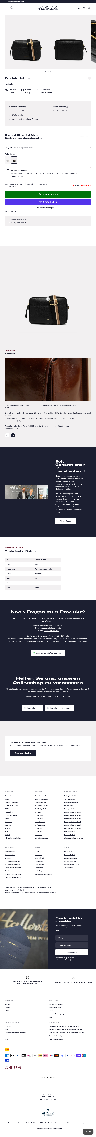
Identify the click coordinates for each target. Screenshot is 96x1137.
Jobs (6, 1029)
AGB (51, 1011)
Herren (7, 1011)
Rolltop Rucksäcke (70, 796)
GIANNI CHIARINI (11, 815)
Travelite (8, 825)
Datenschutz (20, 1123)
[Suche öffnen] (12, 8)
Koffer (37, 851)
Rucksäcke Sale (70, 835)
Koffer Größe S (40, 812)
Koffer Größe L (39, 818)
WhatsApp (49, 621)
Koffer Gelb (38, 828)
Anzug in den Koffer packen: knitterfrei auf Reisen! (67, 1033)
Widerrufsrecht (45, 1123)
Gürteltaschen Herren (12, 864)
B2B (6, 1039)
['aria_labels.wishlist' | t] (79, 8)
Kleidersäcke (39, 868)
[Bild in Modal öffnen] (26, 42)
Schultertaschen (10, 871)
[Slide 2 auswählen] (48, 299)
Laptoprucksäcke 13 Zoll (72, 812)
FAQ (51, 1017)
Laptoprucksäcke (70, 809)
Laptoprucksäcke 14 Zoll (72, 815)
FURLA (7, 831)
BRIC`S (7, 835)
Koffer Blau (38, 835)
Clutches (8, 858)
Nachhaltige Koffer (41, 809)
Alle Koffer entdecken (42, 838)
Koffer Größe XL (40, 822)
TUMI (6, 799)
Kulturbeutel (39, 861)
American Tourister (11, 802)
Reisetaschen (39, 864)
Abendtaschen (10, 851)
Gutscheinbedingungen (58, 1014)
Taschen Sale (69, 868)
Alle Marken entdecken (13, 838)
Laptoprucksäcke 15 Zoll (72, 818)
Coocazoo (8, 822)
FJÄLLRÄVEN (9, 812)
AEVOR (7, 828)
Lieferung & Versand (56, 1004)
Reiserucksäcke (69, 806)
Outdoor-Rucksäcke (71, 802)
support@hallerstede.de (51, 628)
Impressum (11, 1123)
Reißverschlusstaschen (13, 868)
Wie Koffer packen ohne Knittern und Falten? (65, 1026)
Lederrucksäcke (69, 831)
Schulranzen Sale (70, 861)
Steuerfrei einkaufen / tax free (15, 1033)
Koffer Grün (38, 831)
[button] (6, 7)
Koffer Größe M (40, 815)
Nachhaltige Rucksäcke (72, 828)
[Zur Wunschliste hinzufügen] (89, 147)
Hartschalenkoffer (41, 796)
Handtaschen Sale (70, 858)
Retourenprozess (55, 1007)
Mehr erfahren (65, 521)
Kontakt (8, 1036)
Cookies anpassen (82, 1123)
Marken (7, 1004)
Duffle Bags (38, 871)
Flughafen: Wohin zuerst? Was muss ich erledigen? (67, 1029)
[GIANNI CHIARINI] (85, 137)
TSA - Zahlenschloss (56, 1039)
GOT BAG (8, 809)
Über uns (8, 1026)
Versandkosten (28, 148)
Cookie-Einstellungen (32, 1123)
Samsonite (8, 796)
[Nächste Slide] (13, 435)
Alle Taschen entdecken (13, 877)
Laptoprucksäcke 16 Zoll (72, 822)
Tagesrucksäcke (70, 799)
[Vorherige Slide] (7, 435)
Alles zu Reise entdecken (43, 874)
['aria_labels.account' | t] (84, 8)
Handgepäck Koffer (41, 806)
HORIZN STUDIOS (11, 806)
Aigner (7, 818)
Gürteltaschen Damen (12, 861)
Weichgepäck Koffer (41, 799)
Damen (7, 1007)
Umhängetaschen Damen (13, 874)
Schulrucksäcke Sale (71, 864)
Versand (72, 1123)
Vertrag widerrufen (48, 1077)
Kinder (7, 1014)
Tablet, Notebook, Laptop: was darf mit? (63, 1036)
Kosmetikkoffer (40, 858)
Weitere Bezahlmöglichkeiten (48, 207)
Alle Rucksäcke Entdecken (73, 838)
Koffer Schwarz (40, 825)
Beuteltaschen (10, 855)
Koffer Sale (68, 851)
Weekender (38, 855)
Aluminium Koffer (40, 802)
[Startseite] (48, 7)
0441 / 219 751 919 (51, 631)
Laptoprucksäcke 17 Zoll (72, 825)
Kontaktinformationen (57, 1123)
